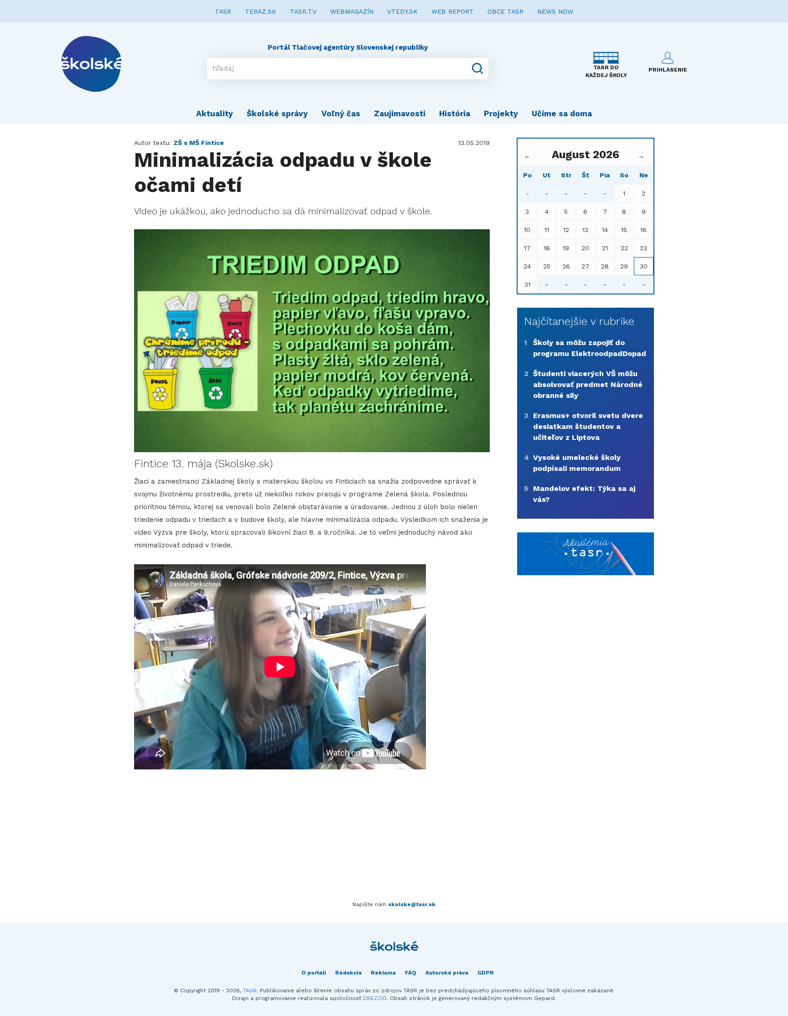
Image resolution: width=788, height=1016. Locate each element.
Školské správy (277, 113)
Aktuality (214, 113)
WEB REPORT (452, 11)
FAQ (410, 973)
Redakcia (348, 973)
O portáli (313, 973)
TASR (223, 11)
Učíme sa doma (562, 113)
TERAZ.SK (260, 11)
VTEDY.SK (402, 11)
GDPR (485, 973)
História (454, 113)
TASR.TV (303, 11)
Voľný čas (340, 113)
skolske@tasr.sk (411, 904)
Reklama (383, 973)
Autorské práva (446, 973)
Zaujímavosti (399, 113)
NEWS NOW (555, 11)
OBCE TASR (505, 11)
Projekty (501, 113)
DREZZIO (375, 998)
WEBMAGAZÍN (351, 11)
